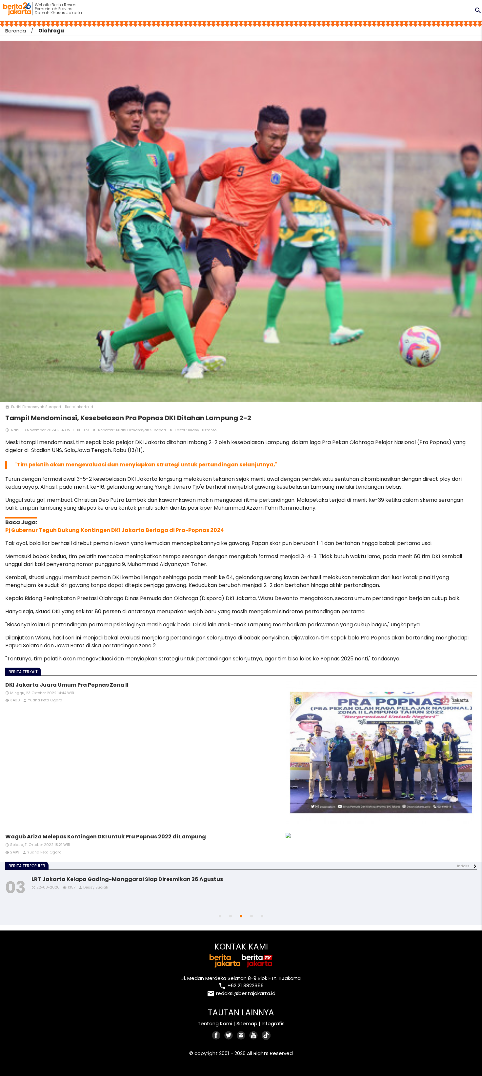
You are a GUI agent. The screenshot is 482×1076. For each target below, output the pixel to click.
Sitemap (246, 1023)
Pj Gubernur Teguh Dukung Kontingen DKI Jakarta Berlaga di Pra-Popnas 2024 (114, 530)
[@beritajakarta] (228, 1035)
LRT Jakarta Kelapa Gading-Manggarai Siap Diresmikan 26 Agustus (127, 879)
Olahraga (51, 30)
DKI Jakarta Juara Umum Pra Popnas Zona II (67, 685)
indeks (463, 866)
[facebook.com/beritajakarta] (216, 1035)
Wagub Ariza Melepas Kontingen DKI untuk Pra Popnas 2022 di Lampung (105, 836)
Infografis (273, 1023)
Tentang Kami (215, 1023)
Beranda (15, 30)
